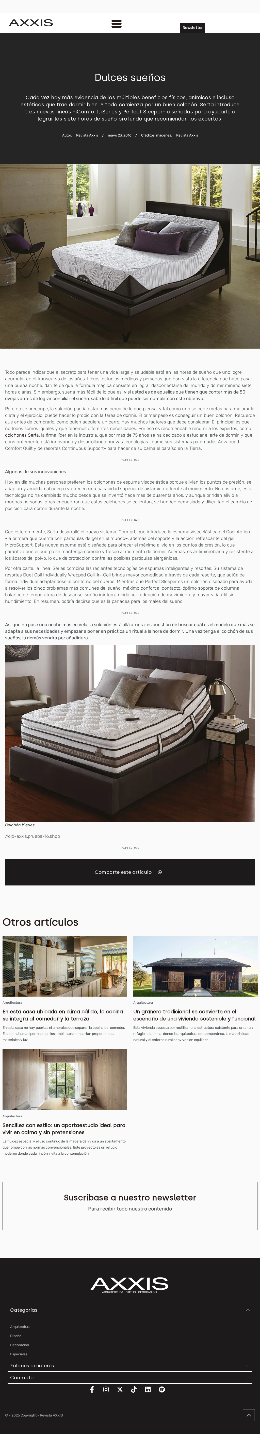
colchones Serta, (22, 435)
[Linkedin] (151, 1392)
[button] (160, 872)
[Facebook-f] (95, 1392)
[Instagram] (109, 1392)
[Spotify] (165, 1392)
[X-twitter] (123, 1392)
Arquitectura (12, 1002)
